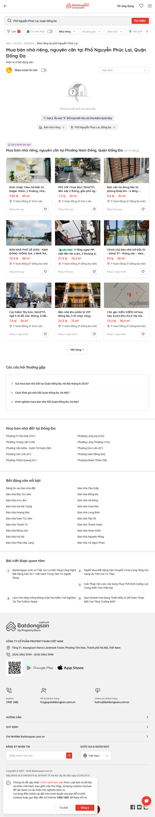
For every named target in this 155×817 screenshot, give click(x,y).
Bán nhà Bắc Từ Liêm (18, 494)
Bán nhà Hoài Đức (88, 506)
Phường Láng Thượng (94, 442)
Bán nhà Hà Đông (88, 500)
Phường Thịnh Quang (21, 460)
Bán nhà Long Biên (89, 512)
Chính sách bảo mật (51, 782)
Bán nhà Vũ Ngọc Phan (91, 542)
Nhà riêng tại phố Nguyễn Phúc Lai (57, 43)
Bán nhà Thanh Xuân (90, 524)
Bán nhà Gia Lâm (16, 500)
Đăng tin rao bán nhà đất (20, 488)
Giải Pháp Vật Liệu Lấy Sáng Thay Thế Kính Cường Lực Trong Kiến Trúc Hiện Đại (116, 585)
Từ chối (63, 807)
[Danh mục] (5, 6)
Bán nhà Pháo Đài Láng (20, 542)
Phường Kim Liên (90, 448)
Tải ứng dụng (125, 6)
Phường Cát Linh (18, 454)
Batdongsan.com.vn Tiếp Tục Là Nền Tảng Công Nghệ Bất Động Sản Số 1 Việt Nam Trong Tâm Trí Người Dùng (44, 573)
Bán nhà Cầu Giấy (88, 488)
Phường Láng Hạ (91, 436)
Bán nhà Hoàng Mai (17, 512)
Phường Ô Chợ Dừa (20, 436)
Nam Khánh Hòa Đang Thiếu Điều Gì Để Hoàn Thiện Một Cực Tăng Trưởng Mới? (114, 599)
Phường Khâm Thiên (92, 460)
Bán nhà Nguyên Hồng (91, 536)
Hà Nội (17, 43)
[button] (147, 31)
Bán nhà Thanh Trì (17, 524)
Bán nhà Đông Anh (17, 530)
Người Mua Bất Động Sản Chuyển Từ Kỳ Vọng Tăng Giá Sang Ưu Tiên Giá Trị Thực (116, 572)
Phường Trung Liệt (20, 442)
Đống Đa (29, 43)
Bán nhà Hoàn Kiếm (89, 530)
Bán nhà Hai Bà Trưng (19, 506)
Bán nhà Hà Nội (15, 536)
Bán (8, 43)
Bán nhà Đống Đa (88, 494)
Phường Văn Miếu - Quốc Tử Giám (28, 448)
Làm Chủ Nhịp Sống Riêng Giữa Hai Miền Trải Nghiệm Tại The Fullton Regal (44, 599)
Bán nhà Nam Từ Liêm (19, 518)
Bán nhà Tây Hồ (87, 518)
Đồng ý (85, 807)
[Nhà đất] (77, 5)
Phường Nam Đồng (91, 454)
